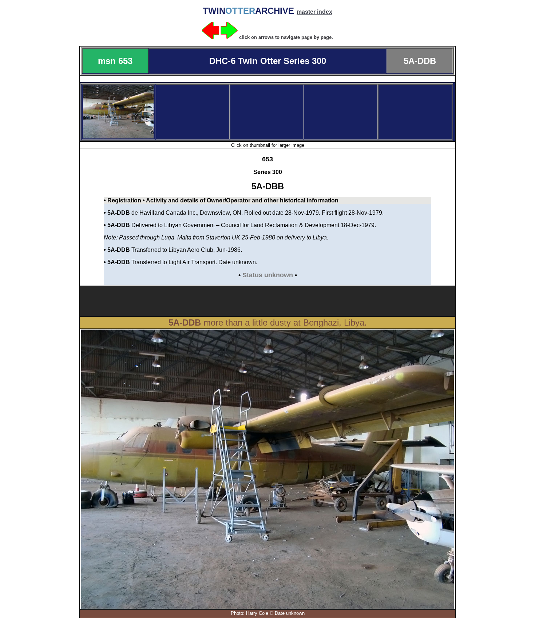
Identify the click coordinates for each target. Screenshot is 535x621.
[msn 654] (229, 37)
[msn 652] (210, 37)
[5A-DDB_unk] (118, 136)
